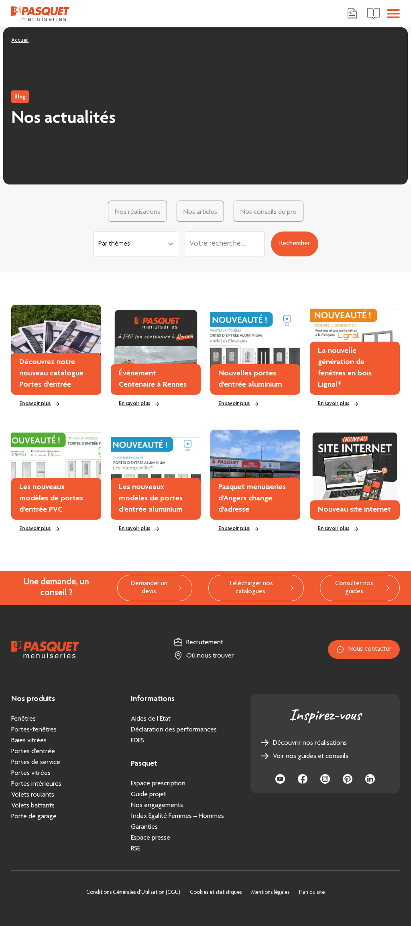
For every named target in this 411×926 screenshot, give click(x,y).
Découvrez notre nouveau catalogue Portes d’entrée (51, 374)
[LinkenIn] (370, 779)
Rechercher (294, 243)
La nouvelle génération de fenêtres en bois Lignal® (345, 368)
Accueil (19, 40)
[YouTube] (280, 779)
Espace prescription (158, 783)
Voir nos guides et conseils (310, 756)
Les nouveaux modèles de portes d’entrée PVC (51, 498)
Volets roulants (32, 795)
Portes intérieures (36, 784)
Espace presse (150, 838)
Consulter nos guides (354, 587)
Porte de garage (34, 816)
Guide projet (148, 794)
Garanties (144, 827)
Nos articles (200, 212)
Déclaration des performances (174, 729)
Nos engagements (157, 805)
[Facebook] (302, 779)
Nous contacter (369, 649)
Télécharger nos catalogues (250, 587)
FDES (137, 740)
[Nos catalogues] (373, 14)
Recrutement (204, 642)
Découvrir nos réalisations (310, 743)
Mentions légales (270, 892)
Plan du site (312, 892)
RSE (135, 848)
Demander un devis (149, 587)
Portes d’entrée (33, 751)
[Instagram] (325, 779)
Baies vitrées (29, 740)
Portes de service (35, 762)
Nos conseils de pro (268, 212)
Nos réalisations (137, 212)
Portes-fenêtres (34, 729)
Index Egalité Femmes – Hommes (177, 816)
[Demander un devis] (352, 14)
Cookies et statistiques (216, 892)
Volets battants (33, 805)
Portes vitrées (31, 773)
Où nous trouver (210, 656)
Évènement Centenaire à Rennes (153, 379)
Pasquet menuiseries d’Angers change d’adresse (252, 498)
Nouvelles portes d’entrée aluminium (250, 379)
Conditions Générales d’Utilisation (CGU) (133, 892)
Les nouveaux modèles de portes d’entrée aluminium (151, 498)
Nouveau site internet (354, 510)
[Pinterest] (347, 779)
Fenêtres (23, 719)
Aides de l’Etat (151, 719)
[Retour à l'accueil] (40, 13)
